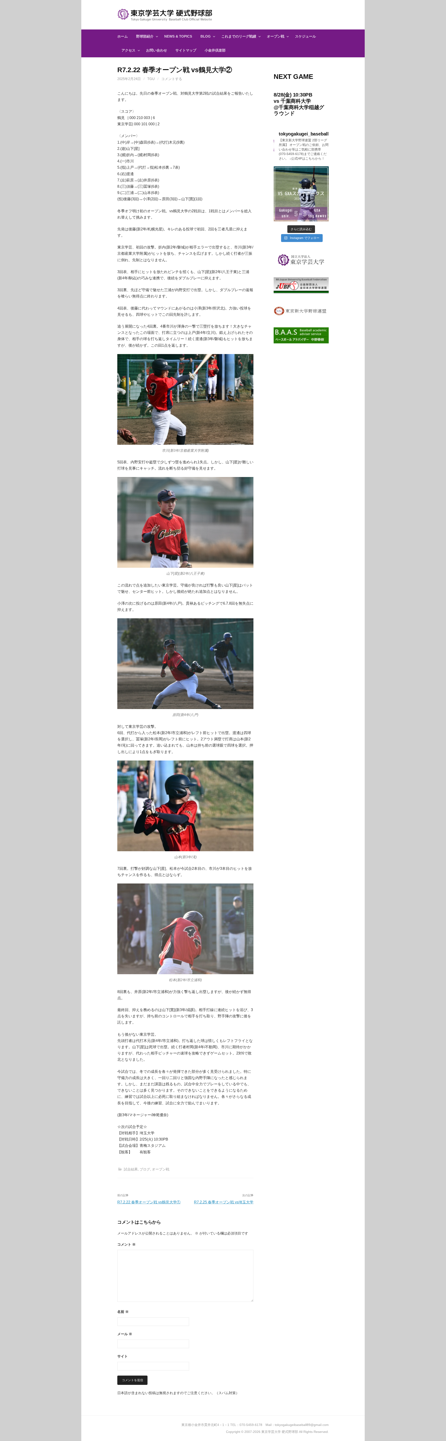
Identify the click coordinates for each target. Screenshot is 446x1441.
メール (124, 1334)
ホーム (122, 36)
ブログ (145, 1169)
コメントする (171, 79)
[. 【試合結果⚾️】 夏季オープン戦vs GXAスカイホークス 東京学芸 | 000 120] (301, 193)
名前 (123, 1312)
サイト (122, 1356)
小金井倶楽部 (215, 50)
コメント (126, 1244)
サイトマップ (185, 50)
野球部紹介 (145, 36)
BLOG (205, 36)
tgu (151, 79)
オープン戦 (275, 36)
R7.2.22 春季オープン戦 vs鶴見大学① (148, 1202)
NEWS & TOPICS (178, 36)
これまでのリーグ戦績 (238, 36)
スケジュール (305, 36)
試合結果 (131, 1169)
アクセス (128, 50)
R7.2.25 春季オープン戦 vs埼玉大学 (223, 1202)
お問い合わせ (156, 50)
